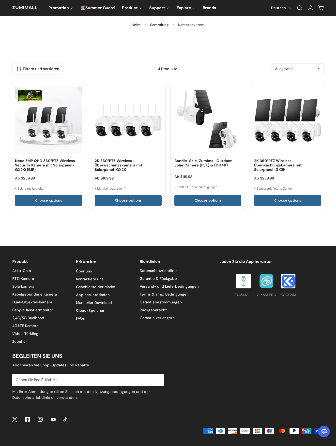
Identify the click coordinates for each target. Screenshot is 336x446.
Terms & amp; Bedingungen (164, 294)
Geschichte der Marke (95, 286)
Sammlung (159, 24)
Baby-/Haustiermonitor (32, 310)
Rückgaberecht (153, 310)
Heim (136, 24)
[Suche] (299, 7)
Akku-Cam (21, 270)
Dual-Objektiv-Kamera (32, 302)
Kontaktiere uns (90, 279)
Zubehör (19, 341)
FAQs (80, 318)
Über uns (84, 271)
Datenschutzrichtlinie (159, 270)
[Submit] (158, 379)
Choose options (48, 200)
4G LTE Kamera (25, 325)
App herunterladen (93, 294)
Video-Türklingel (27, 333)
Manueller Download (94, 302)
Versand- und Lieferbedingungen (169, 286)
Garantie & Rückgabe (158, 278)
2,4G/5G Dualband (28, 317)
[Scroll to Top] (327, 420)
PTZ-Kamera (23, 278)
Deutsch (278, 7)
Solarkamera (23, 286)
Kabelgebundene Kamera (34, 294)
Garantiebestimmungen (161, 302)
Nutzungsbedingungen (115, 391)
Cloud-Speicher (90, 310)
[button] (321, 7)
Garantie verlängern (157, 317)
